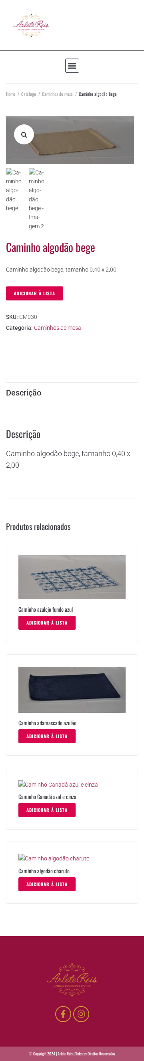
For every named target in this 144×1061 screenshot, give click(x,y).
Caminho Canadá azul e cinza (47, 796)
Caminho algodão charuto (44, 870)
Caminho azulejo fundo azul (45, 609)
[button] (72, 66)
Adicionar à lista (34, 293)
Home (10, 94)
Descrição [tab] (23, 393)
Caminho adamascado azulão (47, 722)
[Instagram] (81, 1014)
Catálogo (28, 94)
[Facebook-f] (63, 1014)
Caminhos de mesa (57, 94)
